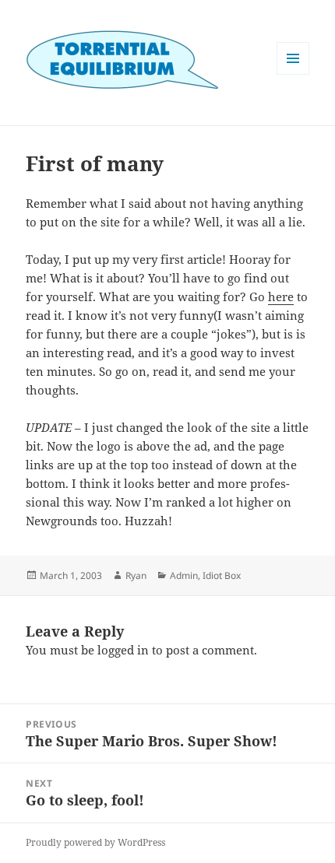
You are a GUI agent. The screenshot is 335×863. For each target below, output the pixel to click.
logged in (123, 650)
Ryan (135, 575)
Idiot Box (222, 575)
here (281, 296)
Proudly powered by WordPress (95, 842)
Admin (184, 575)
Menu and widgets (293, 74)
